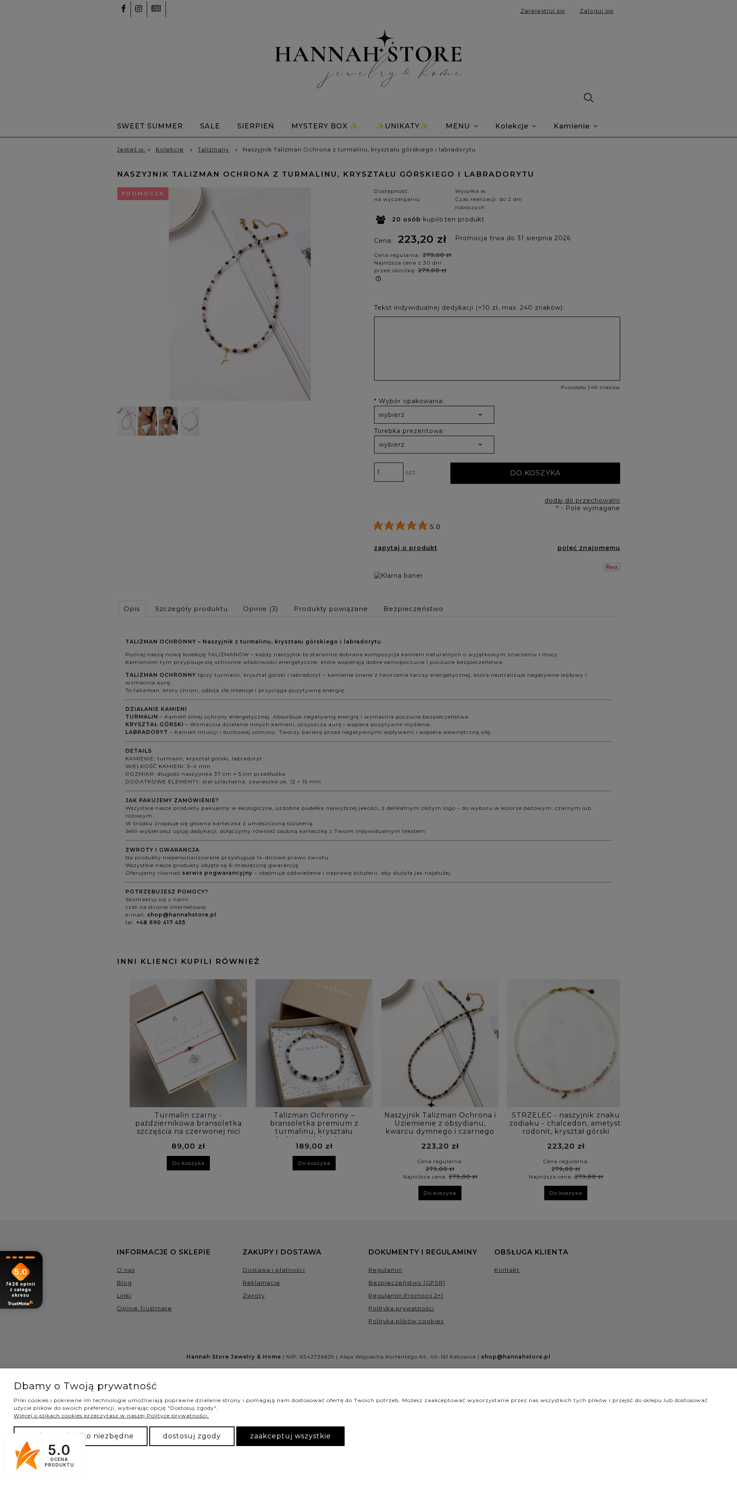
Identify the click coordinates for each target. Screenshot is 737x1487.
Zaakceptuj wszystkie (290, 1436)
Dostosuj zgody (192, 1436)
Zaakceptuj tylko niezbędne (80, 1436)
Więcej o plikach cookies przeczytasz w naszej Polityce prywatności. (111, 1415)
